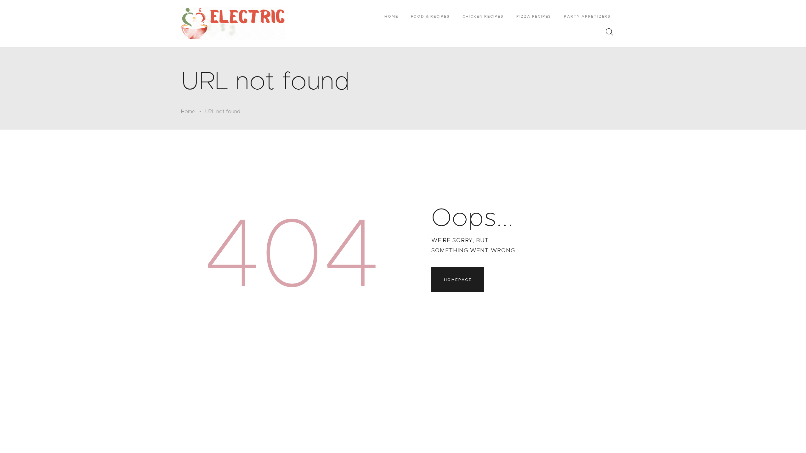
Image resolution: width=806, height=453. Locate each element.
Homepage (458, 279)
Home (188, 112)
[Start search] (609, 32)
